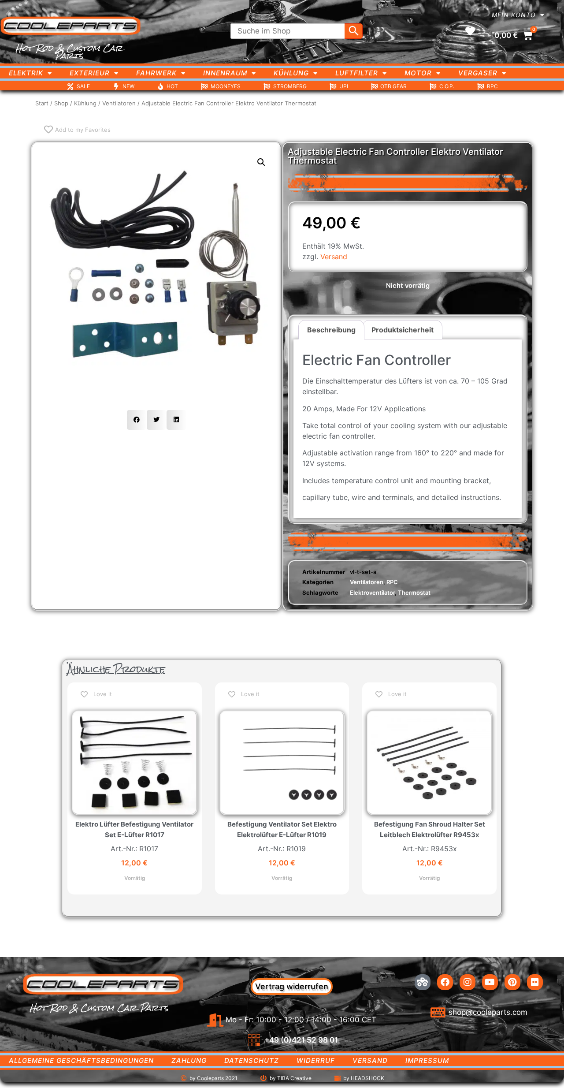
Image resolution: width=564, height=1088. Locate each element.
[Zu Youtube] (490, 982)
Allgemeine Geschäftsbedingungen (81, 1060)
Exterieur (90, 73)
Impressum (427, 1060)
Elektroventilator (372, 592)
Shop (61, 103)
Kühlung (291, 73)
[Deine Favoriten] (470, 31)
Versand (333, 256)
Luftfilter (356, 73)
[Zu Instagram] (467, 982)
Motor (418, 73)
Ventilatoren (119, 103)
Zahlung (189, 1060)
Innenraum (225, 73)
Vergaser (477, 73)
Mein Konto (514, 15)
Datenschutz (251, 1060)
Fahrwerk (156, 73)
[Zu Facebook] (445, 982)
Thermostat (414, 592)
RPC (392, 581)
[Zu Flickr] (535, 982)
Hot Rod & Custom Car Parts (68, 51)
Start (41, 103)
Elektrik (26, 73)
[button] (261, 162)
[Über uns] (422, 982)
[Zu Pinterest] (512, 982)
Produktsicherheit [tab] (402, 329)
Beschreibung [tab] (331, 329)
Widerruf (316, 1060)
